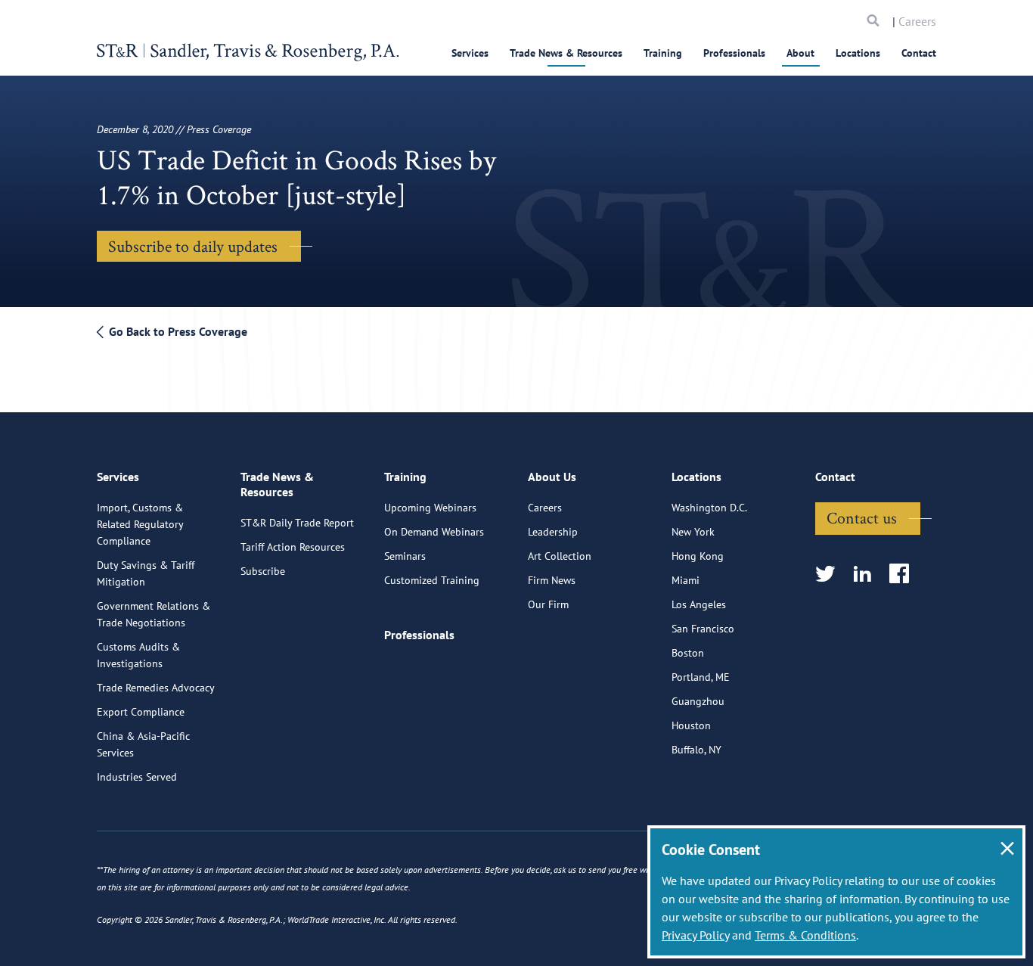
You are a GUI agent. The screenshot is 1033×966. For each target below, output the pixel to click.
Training (663, 53)
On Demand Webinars (434, 532)
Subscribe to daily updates (193, 245)
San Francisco (703, 628)
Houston (691, 725)
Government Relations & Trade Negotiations (153, 614)
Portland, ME (701, 677)
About (800, 53)
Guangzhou (698, 701)
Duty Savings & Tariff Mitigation (145, 573)
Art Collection (559, 556)
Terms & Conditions (805, 935)
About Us (552, 476)
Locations (858, 53)
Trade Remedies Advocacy (156, 687)
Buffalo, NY (696, 749)
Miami (686, 580)
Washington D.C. (709, 507)
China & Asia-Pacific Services (143, 744)
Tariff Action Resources (292, 547)
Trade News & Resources (566, 53)
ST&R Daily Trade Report (297, 523)
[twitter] (830, 574)
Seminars (405, 556)
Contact (918, 53)
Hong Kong (698, 556)
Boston (688, 653)
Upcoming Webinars (430, 507)
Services (470, 53)
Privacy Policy (695, 935)
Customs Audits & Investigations (138, 655)
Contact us (862, 517)
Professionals (734, 53)
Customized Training (431, 580)
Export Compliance (141, 712)
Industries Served (137, 777)
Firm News (551, 580)
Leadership (553, 532)
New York (693, 532)
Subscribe (262, 571)
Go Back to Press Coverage (176, 331)
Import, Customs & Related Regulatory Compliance (140, 524)
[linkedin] (867, 574)
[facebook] (904, 574)
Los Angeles (699, 604)
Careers (917, 21)
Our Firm (548, 604)
